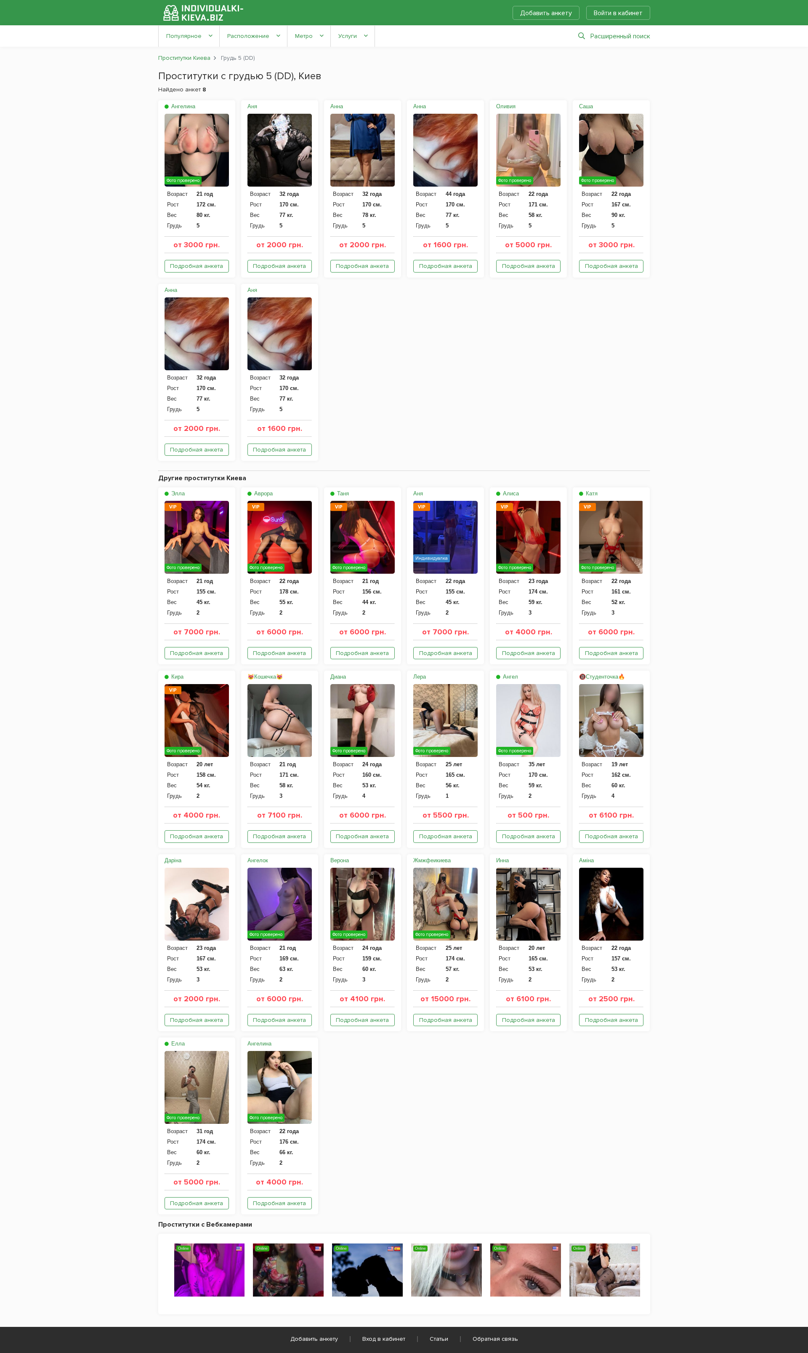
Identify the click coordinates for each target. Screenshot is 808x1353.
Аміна (586, 860)
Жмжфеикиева (432, 860)
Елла (177, 1043)
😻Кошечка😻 (265, 677)
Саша (586, 106)
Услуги (347, 36)
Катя (591, 493)
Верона (339, 860)
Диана (338, 677)
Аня (252, 106)
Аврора (262, 493)
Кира (176, 677)
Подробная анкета (196, 266)
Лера (419, 677)
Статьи (439, 1338)
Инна (502, 860)
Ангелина (182, 106)
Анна (336, 106)
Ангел (509, 677)
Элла (177, 493)
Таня (342, 493)
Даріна (173, 860)
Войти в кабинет (618, 13)
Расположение (248, 36)
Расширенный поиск (620, 36)
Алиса (510, 493)
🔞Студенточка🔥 (602, 677)
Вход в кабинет (383, 1338)
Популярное (184, 36)
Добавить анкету (546, 13)
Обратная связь (495, 1338)
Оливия (506, 106)
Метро (304, 36)
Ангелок (257, 860)
